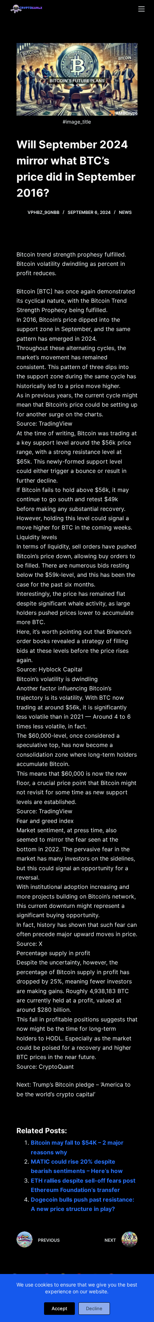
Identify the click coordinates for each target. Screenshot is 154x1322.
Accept (59, 1308)
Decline (94, 1308)
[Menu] (141, 9)
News (125, 212)
